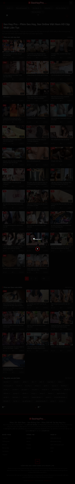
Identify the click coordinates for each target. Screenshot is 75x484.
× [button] (37, 248)
